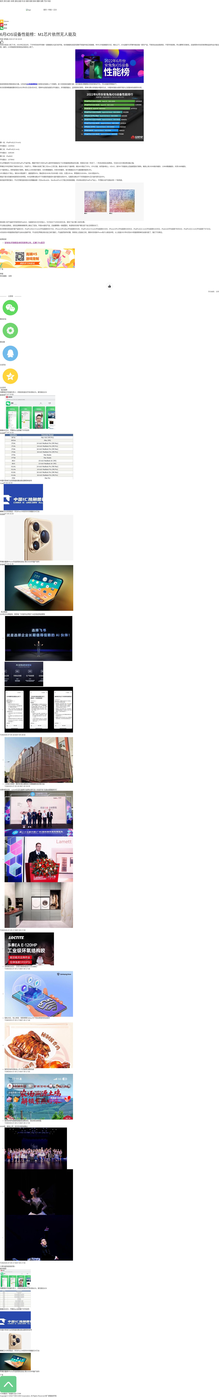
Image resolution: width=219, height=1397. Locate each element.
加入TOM (17, 1393)
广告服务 (10, 1393)
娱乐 (8, 1)
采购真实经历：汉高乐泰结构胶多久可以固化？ (21, 966)
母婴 (27, 1)
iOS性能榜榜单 (31, 84)
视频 (30, 1)
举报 (1, 274)
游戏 (16, 1)
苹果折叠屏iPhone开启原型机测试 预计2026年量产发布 (19, 562)
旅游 (19, 1)
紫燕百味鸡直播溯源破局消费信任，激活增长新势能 (23, 1121)
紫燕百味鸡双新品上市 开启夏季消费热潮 (19, 1069)
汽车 (45, 1)
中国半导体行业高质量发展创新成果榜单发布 (16, 480)
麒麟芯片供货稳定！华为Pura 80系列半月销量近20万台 (19, 511)
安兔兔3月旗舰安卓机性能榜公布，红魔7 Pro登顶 (25, 243)
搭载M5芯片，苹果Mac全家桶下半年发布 (14, 430)
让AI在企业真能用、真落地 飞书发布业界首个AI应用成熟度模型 (22, 614)
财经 (34, 1)
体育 (12, 1)
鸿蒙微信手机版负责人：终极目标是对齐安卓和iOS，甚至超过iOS (23, 392)
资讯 (5, 1)
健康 (38, 1)
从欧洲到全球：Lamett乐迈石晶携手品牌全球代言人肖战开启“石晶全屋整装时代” (28, 790)
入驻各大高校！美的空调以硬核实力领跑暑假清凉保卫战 (24, 784)
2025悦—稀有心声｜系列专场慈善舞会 (14, 1126)
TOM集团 (3, 1393)
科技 (49, 1)
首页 (1, 1)
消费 (41, 1)
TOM (2, 483)
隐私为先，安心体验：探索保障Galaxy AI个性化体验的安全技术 (27, 1018)
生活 (23, 1)
